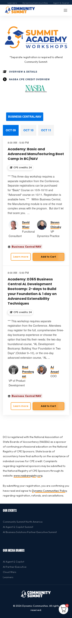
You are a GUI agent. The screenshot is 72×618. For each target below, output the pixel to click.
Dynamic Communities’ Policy (49, 490)
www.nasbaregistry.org (28, 475)
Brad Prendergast (28, 371)
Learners (12, 3)
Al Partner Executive (14, 566)
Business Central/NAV (24, 116)
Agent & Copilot (61, 3)
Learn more (20, 256)
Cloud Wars (9, 571)
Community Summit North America (22, 521)
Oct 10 (28, 130)
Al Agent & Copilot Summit (18, 526)
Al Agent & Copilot (13, 561)
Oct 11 (46, 130)
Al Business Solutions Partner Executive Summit (30, 532)
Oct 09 (11, 130)
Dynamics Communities (35, 3)
